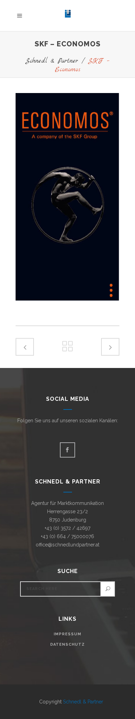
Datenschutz (67, 644)
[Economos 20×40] (67, 197)
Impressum (67, 634)
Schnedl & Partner (51, 61)
